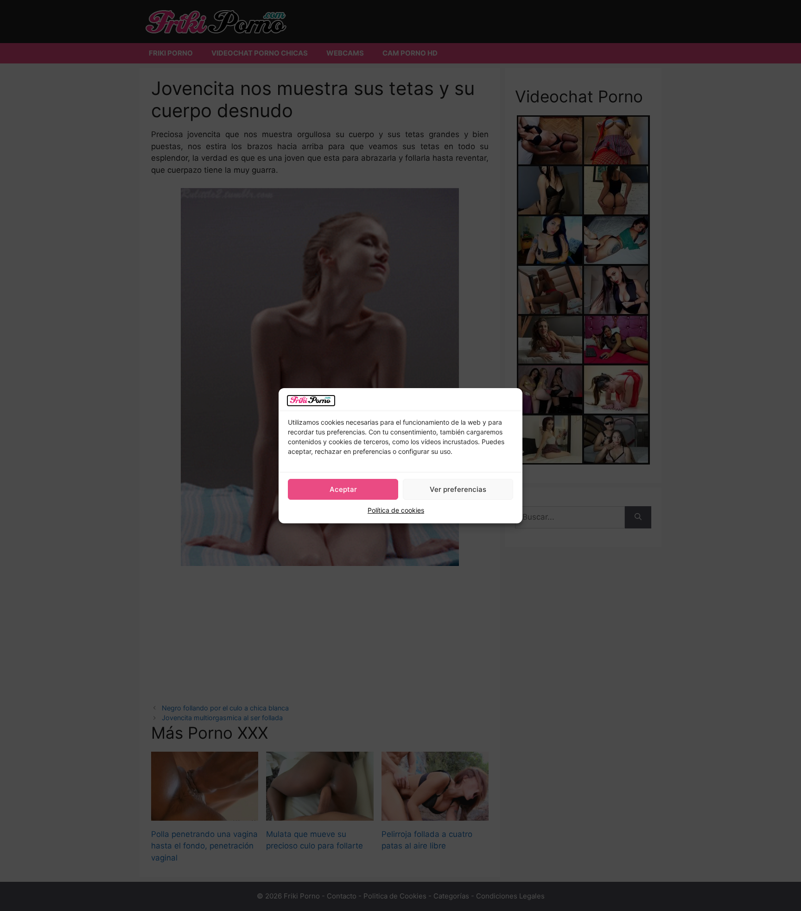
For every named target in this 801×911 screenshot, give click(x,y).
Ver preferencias (458, 489)
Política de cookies (396, 510)
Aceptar (343, 489)
